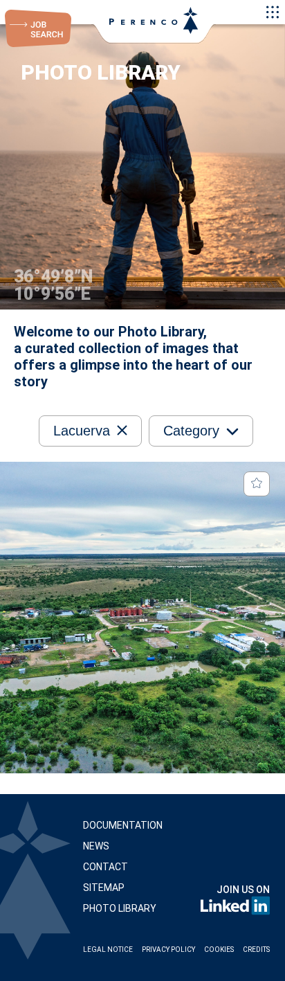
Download (221, 747)
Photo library (119, 908)
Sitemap (104, 887)
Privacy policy (168, 949)
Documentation (123, 825)
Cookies (219, 949)
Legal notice (108, 949)
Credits (256, 949)
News (96, 846)
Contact (105, 866)
